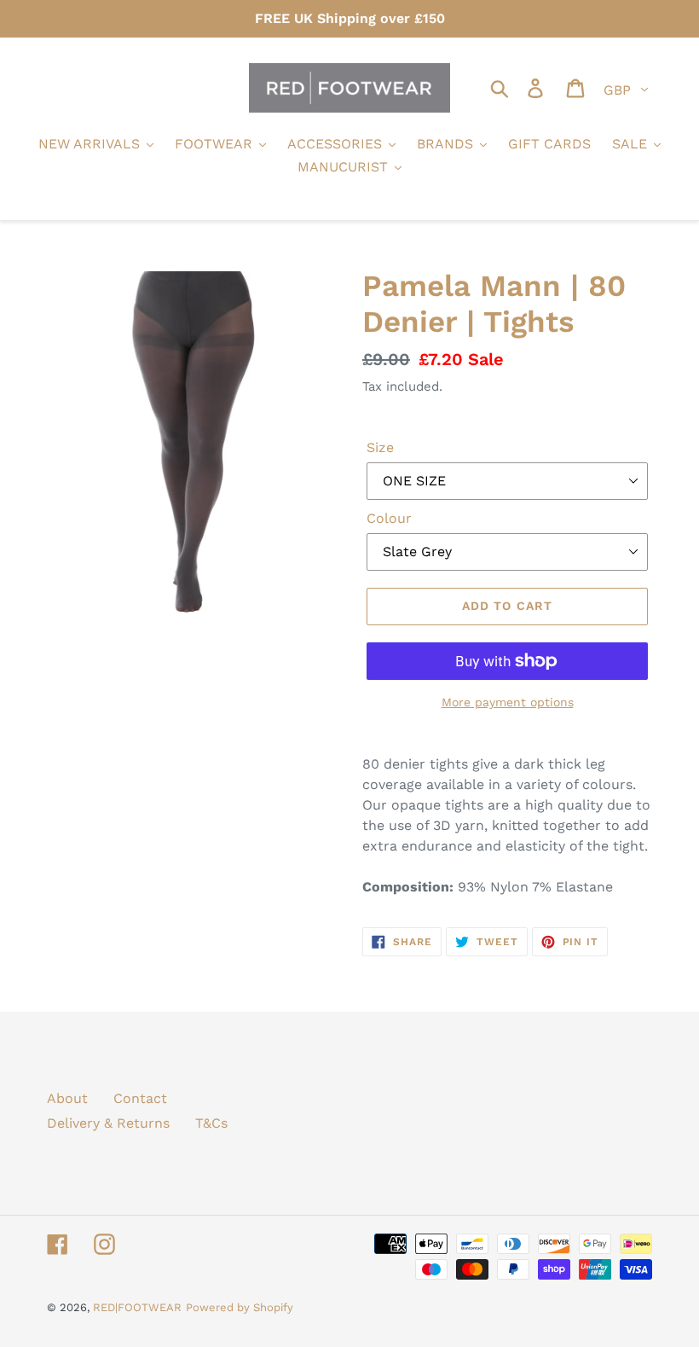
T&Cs (211, 1123)
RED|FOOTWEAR (137, 1307)
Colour (389, 518)
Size (380, 447)
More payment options (508, 702)
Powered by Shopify (239, 1307)
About (67, 1098)
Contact (140, 1098)
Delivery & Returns (108, 1123)
